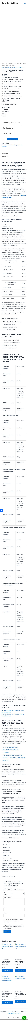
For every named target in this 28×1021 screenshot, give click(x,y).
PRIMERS (5, 760)
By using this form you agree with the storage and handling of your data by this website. (14, 926)
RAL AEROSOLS (9, 63)
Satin (4, 113)
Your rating (6, 893)
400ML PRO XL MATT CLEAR (13, 79)
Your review (8, 897)
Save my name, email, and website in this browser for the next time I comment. (14, 920)
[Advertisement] (14, 21)
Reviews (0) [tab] (5, 156)
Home (3, 63)
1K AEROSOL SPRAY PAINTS (10, 747)
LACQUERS (6, 752)
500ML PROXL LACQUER (12, 81)
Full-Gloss (5, 109)
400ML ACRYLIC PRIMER (12, 86)
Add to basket (12, 139)
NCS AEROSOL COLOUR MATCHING (13, 755)
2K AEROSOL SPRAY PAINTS (10, 749)
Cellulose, (11, 793)
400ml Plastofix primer (12, 93)
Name (5, 907)
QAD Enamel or (14, 793)
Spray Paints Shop (10, 3)
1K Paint (5, 101)
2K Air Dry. (18, 793)
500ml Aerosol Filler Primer (13, 96)
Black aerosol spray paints (8, 67)
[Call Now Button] (24, 1018)
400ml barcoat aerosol (12, 88)
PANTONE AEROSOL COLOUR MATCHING (14, 757)
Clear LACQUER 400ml (12, 84)
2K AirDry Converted (10, 104)
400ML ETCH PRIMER (11, 91)
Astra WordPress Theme (14, 1013)
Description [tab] (5, 153)
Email (5, 913)
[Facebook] (1, 510)
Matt (4, 116)
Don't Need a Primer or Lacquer (12, 98)
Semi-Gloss (6, 111)
